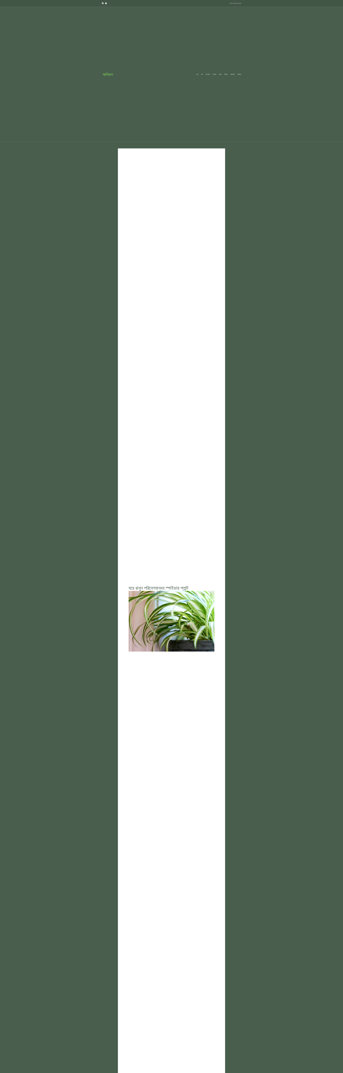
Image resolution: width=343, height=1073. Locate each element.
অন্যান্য (239, 74)
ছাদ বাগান (208, 74)
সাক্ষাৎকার (232, 74)
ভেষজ (220, 74)
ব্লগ (202, 74)
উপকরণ (226, 74)
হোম (197, 74)
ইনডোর (214, 74)
